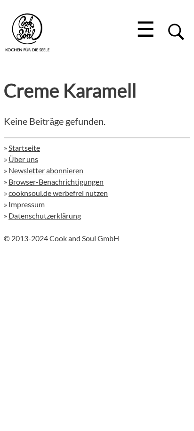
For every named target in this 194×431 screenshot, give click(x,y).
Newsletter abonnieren (45, 170)
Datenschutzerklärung (44, 215)
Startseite (24, 147)
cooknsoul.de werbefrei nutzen (58, 192)
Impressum (26, 204)
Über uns (23, 159)
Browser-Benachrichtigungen (56, 181)
